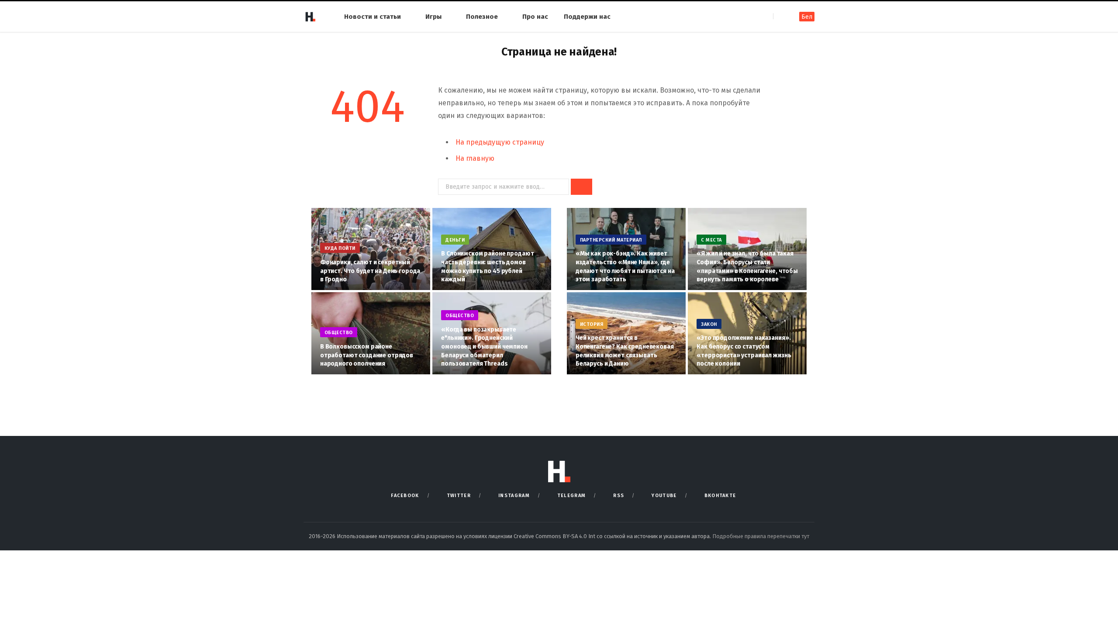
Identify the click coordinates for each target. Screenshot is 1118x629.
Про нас (535, 17)
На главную (474, 158)
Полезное (482, 17)
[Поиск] (780, 16)
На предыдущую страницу (499, 142)
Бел (806, 17)
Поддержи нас (587, 17)
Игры (433, 17)
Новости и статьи (372, 17)
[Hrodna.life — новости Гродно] (310, 16)
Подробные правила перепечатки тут (760, 536)
